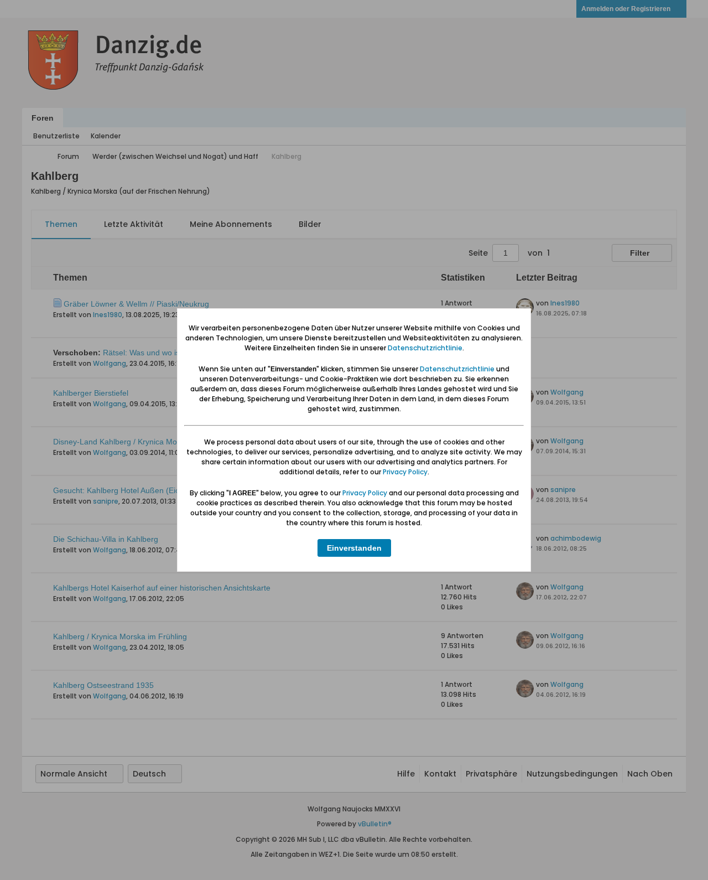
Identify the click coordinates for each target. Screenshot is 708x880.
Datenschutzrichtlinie (425, 348)
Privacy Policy (405, 472)
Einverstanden (354, 547)
